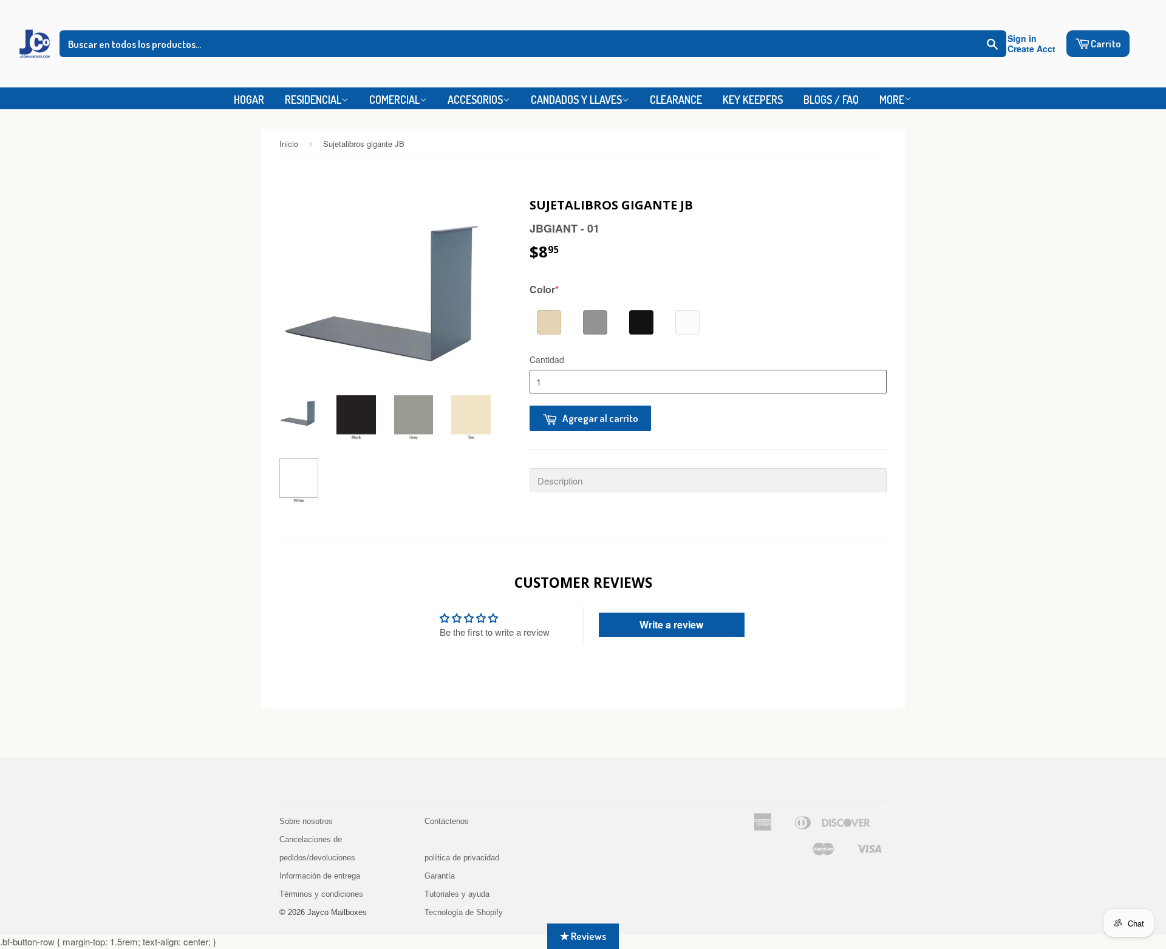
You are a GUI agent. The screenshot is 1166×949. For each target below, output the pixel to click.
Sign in (1022, 38)
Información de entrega (319, 875)
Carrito (1106, 43)
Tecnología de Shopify (463, 912)
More (891, 99)
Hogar (249, 99)
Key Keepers (753, 99)
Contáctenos (446, 821)
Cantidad (547, 359)
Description (559, 480)
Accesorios (475, 99)
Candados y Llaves (576, 99)
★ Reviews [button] (583, 936)
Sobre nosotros (306, 821)
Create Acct (1031, 48)
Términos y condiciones (321, 894)
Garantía (439, 875)
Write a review (671, 624)
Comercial (394, 99)
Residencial (313, 99)
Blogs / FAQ (831, 99)
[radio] (549, 322)
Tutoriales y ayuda (456, 894)
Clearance (676, 99)
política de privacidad (461, 857)
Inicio (288, 143)
